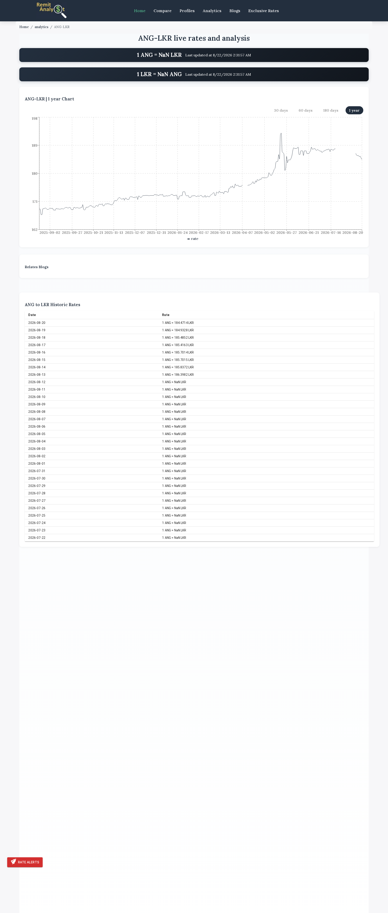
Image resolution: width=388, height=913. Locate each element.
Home (140, 10)
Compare (163, 10)
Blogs (234, 10)
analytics (41, 27)
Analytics (212, 10)
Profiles (187, 10)
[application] (194, 179)
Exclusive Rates (263, 10)
